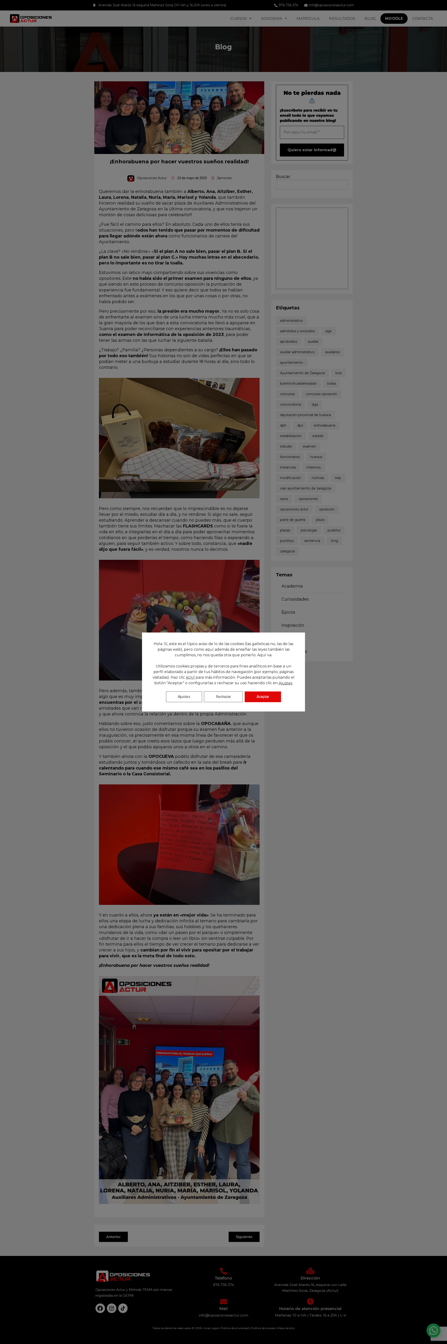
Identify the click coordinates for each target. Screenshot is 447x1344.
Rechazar (223, 696)
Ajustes (285, 683)
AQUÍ (190, 677)
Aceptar (263, 696)
